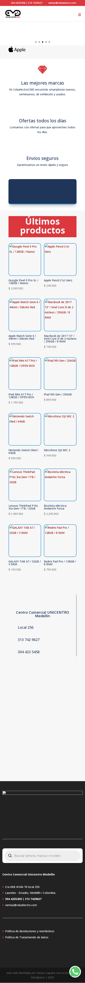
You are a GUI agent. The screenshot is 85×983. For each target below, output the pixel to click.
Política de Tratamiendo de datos (26, 937)
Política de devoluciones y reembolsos (29, 931)
